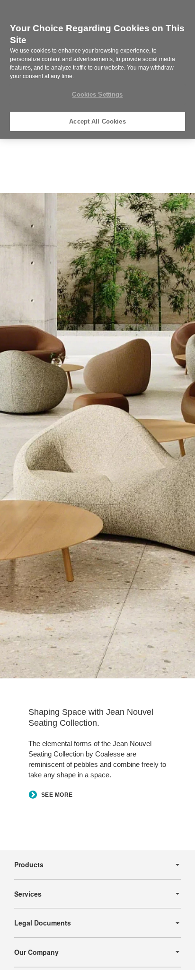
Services (28, 894)
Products (29, 864)
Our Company (36, 952)
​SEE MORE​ (57, 795)
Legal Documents (42, 922)
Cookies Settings (97, 94)
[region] (97, 69)
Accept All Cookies (97, 121)
